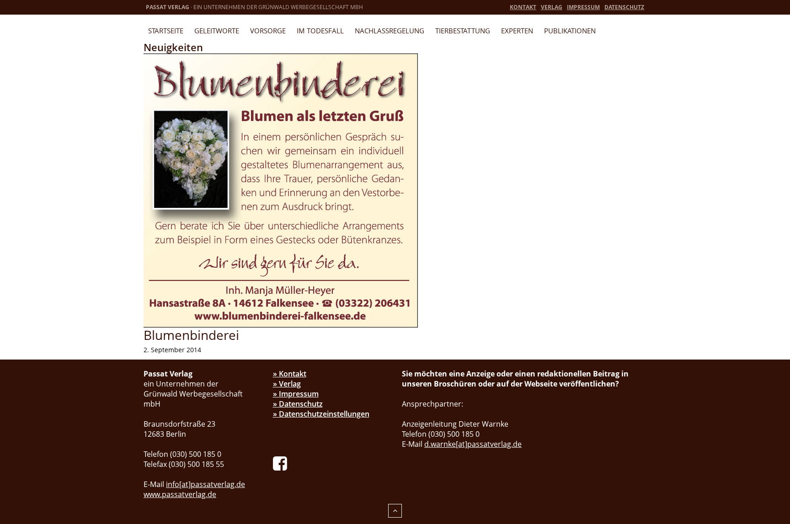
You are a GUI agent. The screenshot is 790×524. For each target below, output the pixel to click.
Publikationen (570, 30)
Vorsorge (268, 30)
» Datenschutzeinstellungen (321, 414)
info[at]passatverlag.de (205, 484)
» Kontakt (289, 374)
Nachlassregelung (389, 30)
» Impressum (296, 394)
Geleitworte (216, 30)
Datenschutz (624, 7)
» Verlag (287, 384)
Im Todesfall (320, 30)
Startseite (165, 30)
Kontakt (523, 7)
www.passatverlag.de (180, 494)
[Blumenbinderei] (281, 190)
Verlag (551, 7)
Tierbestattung (462, 30)
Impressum (583, 7)
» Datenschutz (298, 404)
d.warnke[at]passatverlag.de (473, 444)
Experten (517, 30)
